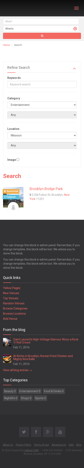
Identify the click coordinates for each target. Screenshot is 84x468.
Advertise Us (59, 444)
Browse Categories (15, 308)
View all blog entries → (17, 370)
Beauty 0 (10, 391)
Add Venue (10, 318)
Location (13, 128)
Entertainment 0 (29, 391)
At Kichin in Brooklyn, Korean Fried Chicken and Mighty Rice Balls (43, 357)
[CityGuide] (14, 8)
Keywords (14, 77)
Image (11, 159)
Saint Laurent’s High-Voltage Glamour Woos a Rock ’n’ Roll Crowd (45, 341)
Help (71, 444)
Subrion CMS (31, 450)
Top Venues (10, 298)
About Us (8, 444)
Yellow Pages (11, 288)
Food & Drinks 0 (54, 391)
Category (13, 98)
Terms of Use (41, 444)
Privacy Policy (23, 444)
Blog (78, 444)
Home (6, 45)
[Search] (42, 36)
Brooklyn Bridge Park (46, 189)
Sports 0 (40, 398)
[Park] (13, 207)
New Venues (11, 293)
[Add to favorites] (19, 192)
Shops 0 (26, 398)
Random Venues (13, 303)
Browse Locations (14, 313)
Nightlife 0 (10, 398)
